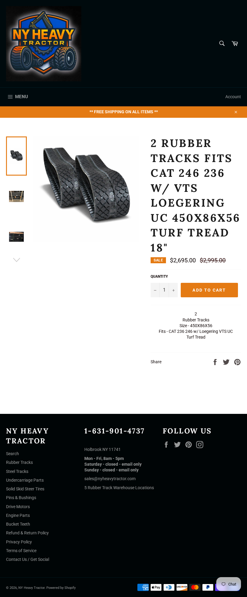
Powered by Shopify (61, 588)
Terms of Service (21, 550)
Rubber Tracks (19, 462)
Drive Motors (18, 506)
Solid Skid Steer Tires (25, 488)
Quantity (159, 276)
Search (12, 453)
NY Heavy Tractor (31, 588)
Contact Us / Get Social (27, 559)
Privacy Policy (19, 541)
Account (233, 96)
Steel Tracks (17, 471)
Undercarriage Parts (25, 480)
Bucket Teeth (18, 524)
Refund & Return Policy (27, 532)
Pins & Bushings (21, 497)
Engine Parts (18, 515)
